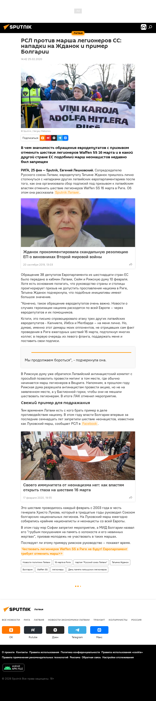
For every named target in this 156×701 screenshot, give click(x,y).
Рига (27, 619)
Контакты (22, 652)
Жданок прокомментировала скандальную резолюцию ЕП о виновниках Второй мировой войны (75, 254)
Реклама (75, 657)
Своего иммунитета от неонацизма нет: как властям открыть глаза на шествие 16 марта (73, 487)
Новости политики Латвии (36, 562)
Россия (136, 619)
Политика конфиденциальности (80, 652)
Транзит (99, 619)
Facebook (89, 423)
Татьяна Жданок (120, 562)
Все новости (11, 619)
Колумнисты (118, 619)
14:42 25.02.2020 (31, 59)
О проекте (8, 652)
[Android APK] (13, 668)
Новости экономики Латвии (69, 619)
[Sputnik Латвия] (18, 30)
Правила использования (44, 652)
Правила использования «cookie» (122, 652)
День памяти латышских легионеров (87, 569)
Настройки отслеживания (118, 657)
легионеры (58, 569)
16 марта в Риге (63, 562)
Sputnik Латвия (67, 192)
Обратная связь (91, 657)
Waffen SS (42, 569)
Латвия (39, 619)
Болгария (28, 569)
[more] (131, 264)
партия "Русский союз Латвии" (91, 562)
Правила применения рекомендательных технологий (35, 657)
